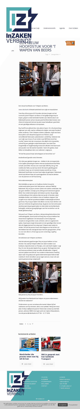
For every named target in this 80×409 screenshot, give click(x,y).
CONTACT (44, 386)
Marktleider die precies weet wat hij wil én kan (28, 356)
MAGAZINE (26, 379)
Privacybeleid (73, 405)
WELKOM (25, 377)
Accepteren (63, 405)
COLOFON (44, 377)
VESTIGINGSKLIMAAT (29, 384)
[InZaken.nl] (24, 33)
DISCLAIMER (45, 384)
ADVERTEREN (27, 388)
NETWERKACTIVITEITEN (30, 381)
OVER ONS (26, 386)
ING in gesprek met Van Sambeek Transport (50, 356)
